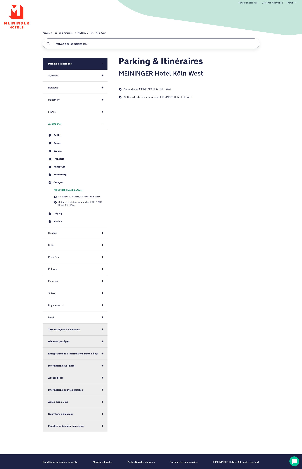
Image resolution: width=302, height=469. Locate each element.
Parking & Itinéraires (64, 32)
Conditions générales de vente (60, 462)
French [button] (290, 2)
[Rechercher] (48, 44)
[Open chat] (294, 461)
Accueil (46, 32)
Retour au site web (248, 2)
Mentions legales (102, 462)
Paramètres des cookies (183, 462)
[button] (75, 64)
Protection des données (141, 462)
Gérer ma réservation (272, 2)
